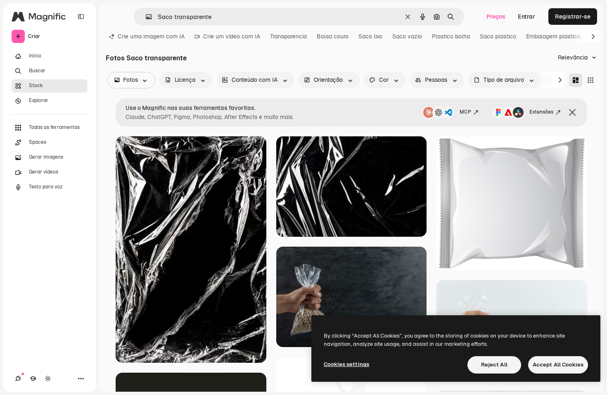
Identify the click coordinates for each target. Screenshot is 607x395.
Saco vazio (407, 36)
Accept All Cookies (558, 364)
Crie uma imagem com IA (151, 36)
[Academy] (33, 378)
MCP (465, 112)
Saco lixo (370, 36)
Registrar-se (572, 16)
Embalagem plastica (553, 36)
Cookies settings (346, 364)
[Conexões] (18, 378)
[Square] (590, 80)
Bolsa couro (333, 36)
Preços (495, 16)
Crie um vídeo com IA (231, 36)
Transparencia (288, 36)
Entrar (526, 16)
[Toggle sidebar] (81, 16)
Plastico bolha (451, 36)
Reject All (494, 364)
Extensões (541, 112)
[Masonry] (575, 80)
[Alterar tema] (48, 378)
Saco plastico (498, 36)
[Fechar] (572, 112)
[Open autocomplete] (145, 17)
